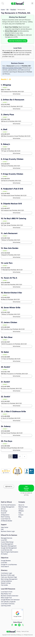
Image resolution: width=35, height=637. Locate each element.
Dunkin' (7, 367)
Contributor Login (6, 573)
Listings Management (7, 507)
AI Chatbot (4, 554)
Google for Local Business (9, 564)
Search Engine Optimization (9, 552)
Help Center (4, 527)
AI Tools (3, 509)
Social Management (7, 544)
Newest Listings (6, 583)
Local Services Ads (6, 550)
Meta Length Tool (6, 598)
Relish (6, 352)
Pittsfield (13, 9)
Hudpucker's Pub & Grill (13, 189)
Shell (5, 129)
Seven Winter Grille (12, 307)
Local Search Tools (6, 592)
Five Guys (8, 441)
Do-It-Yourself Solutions (8, 505)
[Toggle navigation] (32, 3)
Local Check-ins (5, 519)
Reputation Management (8, 546)
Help (19, 513)
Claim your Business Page (9, 577)
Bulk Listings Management (9, 579)
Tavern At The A (10, 278)
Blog (19, 517)
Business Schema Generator (9, 596)
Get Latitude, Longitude (8, 602)
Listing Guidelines (6, 581)
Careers (20, 509)
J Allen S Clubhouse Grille (15, 411)
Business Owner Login (8, 531)
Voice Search (5, 566)
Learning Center (6, 606)
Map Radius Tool (6, 594)
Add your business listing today (12, 68)
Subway (7, 426)
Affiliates (21, 511)
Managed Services (6, 538)
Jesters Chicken (10, 322)
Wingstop (7, 85)
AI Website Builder (6, 521)
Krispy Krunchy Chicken (13, 159)
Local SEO (4, 540)
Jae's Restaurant (10, 233)
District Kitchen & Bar (13, 292)
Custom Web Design (7, 542)
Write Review (16, 94)
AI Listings (4, 511)
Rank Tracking (5, 517)
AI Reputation (5, 515)
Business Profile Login (8, 575)
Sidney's (6, 144)
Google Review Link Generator (10, 600)
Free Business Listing (26, 488)
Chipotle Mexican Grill (12, 203)
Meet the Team (23, 507)
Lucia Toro (8, 263)
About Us (21, 505)
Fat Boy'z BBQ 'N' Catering (15, 218)
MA (8, 9)
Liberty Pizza (8, 114)
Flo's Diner (8, 337)
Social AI (3, 513)
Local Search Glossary (7, 604)
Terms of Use (25, 631)
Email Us (9, 486)
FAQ (2, 529)
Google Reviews (6, 560)
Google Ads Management (9, 548)
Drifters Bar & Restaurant (13, 99)
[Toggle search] (2, 3)
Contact (20, 515)
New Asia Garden (11, 248)
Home (3, 9)
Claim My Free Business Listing (17, 41)
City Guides (4, 585)
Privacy (19, 631)
